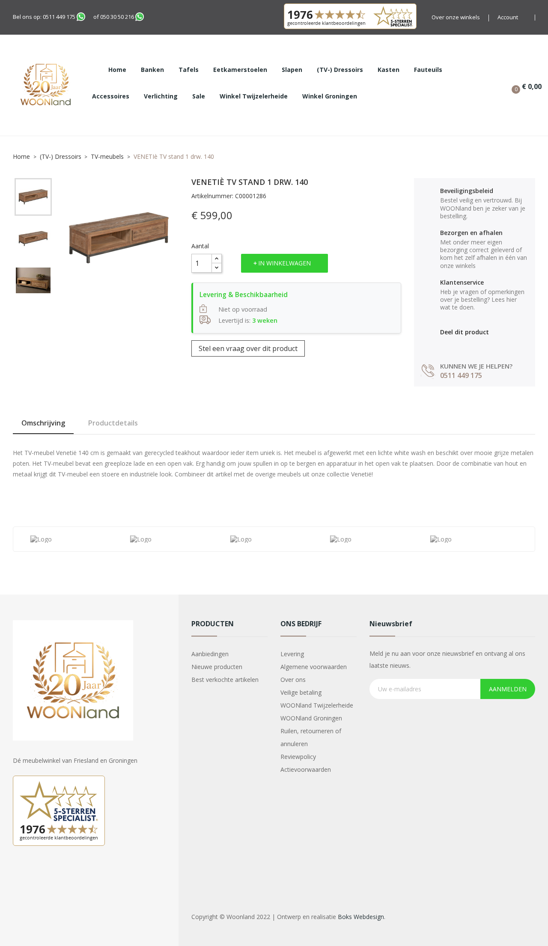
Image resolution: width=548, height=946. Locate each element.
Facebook (20, 875)
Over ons (293, 679)
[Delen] (444, 345)
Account (507, 17)
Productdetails (113, 423)
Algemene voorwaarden (313, 667)
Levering (292, 654)
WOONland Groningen (311, 718)
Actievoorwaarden (305, 769)
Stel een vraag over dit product (248, 348)
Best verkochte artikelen (225, 679)
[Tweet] (463, 345)
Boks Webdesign (361, 917)
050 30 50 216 (117, 17)
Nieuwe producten (216, 667)
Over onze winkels (456, 17)
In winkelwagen (284, 263)
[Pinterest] (481, 345)
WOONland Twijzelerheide (316, 705)
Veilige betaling (301, 692)
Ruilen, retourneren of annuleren (310, 737)
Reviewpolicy (298, 757)
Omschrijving (43, 423)
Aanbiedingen (210, 654)
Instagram (42, 875)
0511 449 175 (59, 17)
